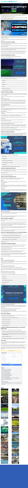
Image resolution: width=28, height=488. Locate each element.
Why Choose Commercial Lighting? (6, 369)
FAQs (2, 380)
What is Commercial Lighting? (5, 376)
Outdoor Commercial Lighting (5, 371)
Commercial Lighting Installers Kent (6, 374)
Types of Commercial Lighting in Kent (6, 375)
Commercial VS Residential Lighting (6, 379)
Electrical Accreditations (4, 381)
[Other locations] (24, 1)
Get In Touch (3, 384)
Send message (12, 364)
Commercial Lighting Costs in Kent (6, 370)
